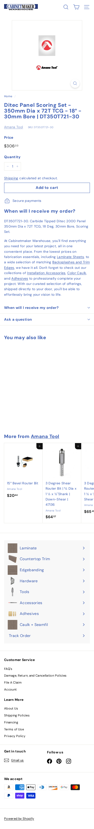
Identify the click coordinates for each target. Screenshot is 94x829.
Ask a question (18, 319)
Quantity (12, 157)
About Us (11, 708)
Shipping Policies (17, 715)
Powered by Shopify (19, 819)
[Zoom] (75, 83)
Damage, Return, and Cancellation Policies (35, 675)
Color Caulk (76, 273)
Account (10, 689)
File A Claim (13, 682)
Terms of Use (14, 729)
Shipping (11, 178)
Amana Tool (13, 127)
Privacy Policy (14, 736)
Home (8, 96)
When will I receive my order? (31, 307)
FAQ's (8, 669)
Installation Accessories (46, 273)
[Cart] (76, 7)
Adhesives (19, 278)
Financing (11, 722)
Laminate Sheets (70, 257)
